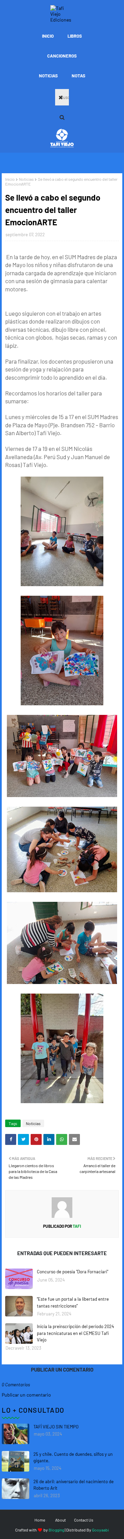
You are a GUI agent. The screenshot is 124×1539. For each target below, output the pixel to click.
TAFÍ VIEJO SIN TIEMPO (56, 1426)
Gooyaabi (100, 1529)
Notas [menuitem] (78, 75)
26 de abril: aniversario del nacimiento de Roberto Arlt (73, 1485)
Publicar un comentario (26, 1395)
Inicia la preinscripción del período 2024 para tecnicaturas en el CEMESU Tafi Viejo (75, 1333)
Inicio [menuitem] (48, 36)
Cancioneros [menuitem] (62, 56)
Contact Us (83, 1519)
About (60, 1519)
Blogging (56, 1529)
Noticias (26, 179)
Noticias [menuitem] (48, 75)
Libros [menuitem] (75, 36)
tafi (76, 1226)
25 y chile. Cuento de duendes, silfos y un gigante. (73, 1457)
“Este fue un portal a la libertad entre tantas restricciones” (73, 1302)
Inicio (10, 179)
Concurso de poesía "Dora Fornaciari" (72, 1271)
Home (39, 1519)
